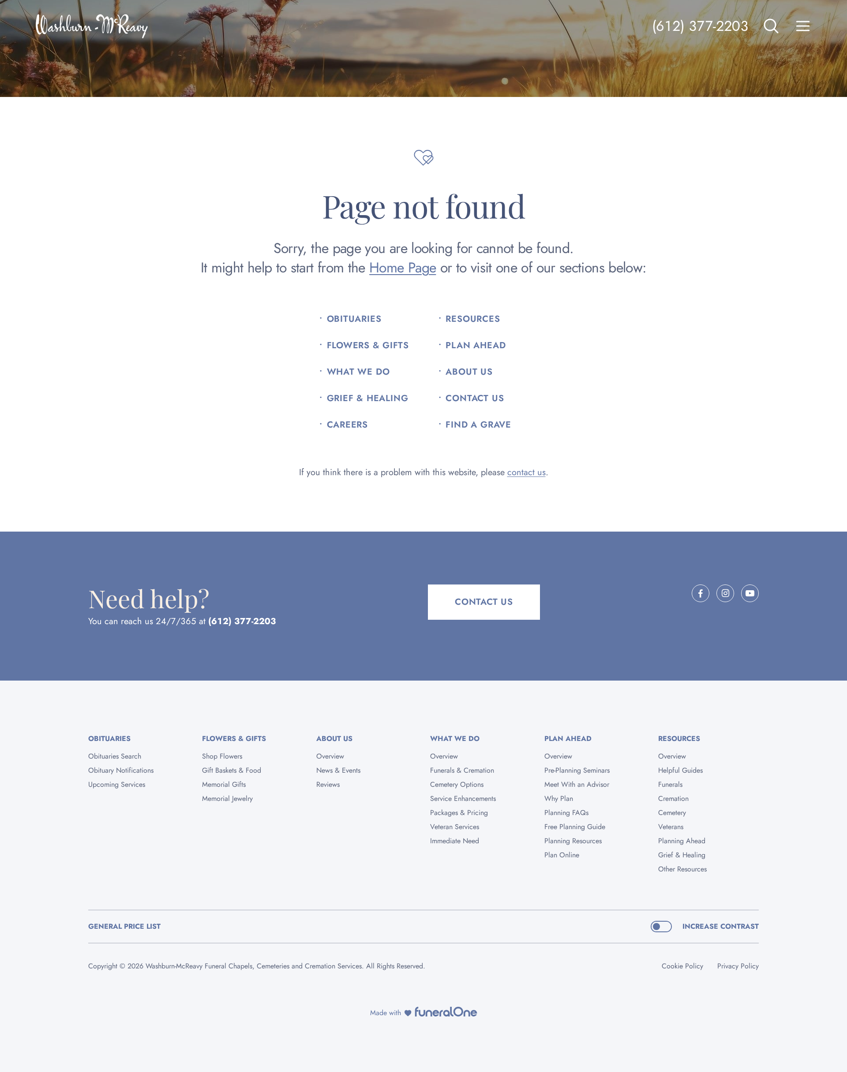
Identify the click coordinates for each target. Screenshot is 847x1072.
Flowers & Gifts (368, 345)
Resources (473, 319)
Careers (347, 425)
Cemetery (672, 813)
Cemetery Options (456, 784)
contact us (526, 472)
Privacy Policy (738, 966)
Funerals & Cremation (462, 770)
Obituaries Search (114, 756)
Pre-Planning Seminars (577, 770)
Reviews (328, 784)
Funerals (670, 784)
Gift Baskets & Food (231, 770)
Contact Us (475, 398)
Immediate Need (454, 841)
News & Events (338, 770)
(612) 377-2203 (700, 26)
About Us (469, 372)
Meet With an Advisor (576, 784)
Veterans (670, 827)
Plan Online (561, 855)
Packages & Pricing (459, 813)
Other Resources (682, 869)
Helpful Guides (680, 770)
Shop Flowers (222, 756)
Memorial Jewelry (227, 798)
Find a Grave (478, 425)
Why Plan (558, 798)
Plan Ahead (476, 345)
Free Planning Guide (574, 827)
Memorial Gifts (224, 784)
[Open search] (771, 26)
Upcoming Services (116, 784)
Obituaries (354, 319)
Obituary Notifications (121, 770)
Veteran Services (454, 827)
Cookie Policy (682, 966)
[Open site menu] (803, 26)
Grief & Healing (368, 398)
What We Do (358, 372)
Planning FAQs (566, 813)
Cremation (673, 798)
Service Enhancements (463, 798)
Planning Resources (573, 841)
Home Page (402, 267)
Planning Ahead (681, 841)
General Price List (124, 926)
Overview (330, 756)
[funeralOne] (446, 1011)
